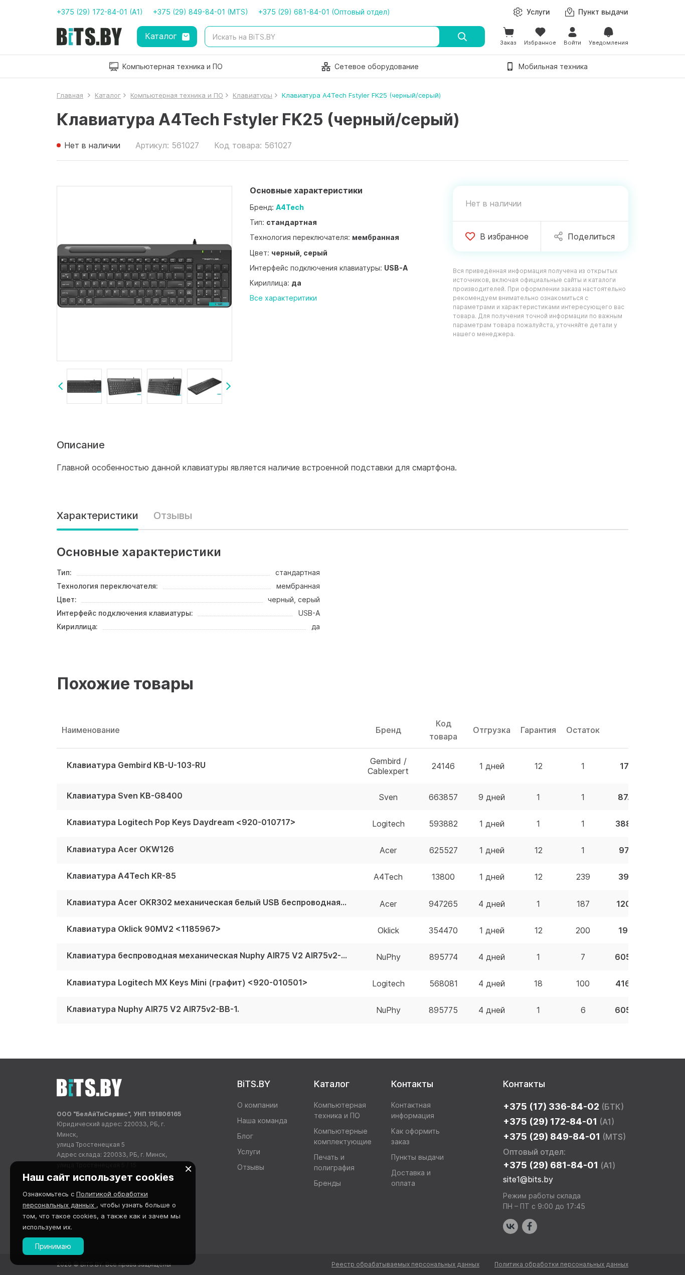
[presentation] (60, 386)
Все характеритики (283, 298)
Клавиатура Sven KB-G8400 (125, 796)
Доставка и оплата (411, 1177)
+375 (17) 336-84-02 (563, 1106)
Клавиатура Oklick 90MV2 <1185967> (144, 929)
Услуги (248, 1151)
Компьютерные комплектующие (343, 1136)
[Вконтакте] (510, 1226)
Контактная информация (412, 1110)
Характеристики (97, 515)
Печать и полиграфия (334, 1162)
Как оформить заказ (415, 1136)
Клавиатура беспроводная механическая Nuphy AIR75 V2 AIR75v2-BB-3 (207, 955)
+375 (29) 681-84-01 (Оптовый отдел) (324, 12)
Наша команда (262, 1120)
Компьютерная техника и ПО (340, 1110)
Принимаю (53, 1246)
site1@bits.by (528, 1179)
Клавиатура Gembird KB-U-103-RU (136, 765)
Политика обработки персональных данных (561, 1264)
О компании (257, 1105)
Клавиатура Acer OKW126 (120, 849)
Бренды (327, 1183)
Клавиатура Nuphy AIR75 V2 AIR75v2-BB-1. (153, 1009)
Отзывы (172, 515)
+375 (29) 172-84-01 (558, 1121)
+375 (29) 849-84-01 (564, 1136)
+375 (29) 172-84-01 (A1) (100, 12)
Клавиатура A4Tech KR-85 (121, 876)
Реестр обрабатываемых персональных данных (405, 1264)
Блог (245, 1136)
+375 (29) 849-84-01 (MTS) (200, 12)
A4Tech (290, 207)
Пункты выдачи (417, 1157)
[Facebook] (529, 1226)
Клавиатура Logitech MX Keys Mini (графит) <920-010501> (187, 982)
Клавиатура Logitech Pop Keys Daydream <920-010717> (181, 822)
